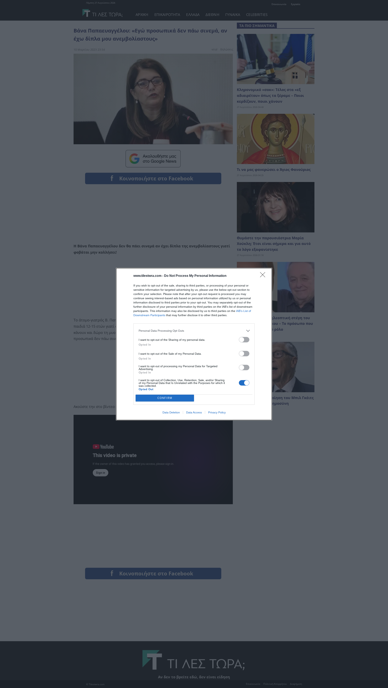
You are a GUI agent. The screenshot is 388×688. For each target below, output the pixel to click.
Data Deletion (171, 412)
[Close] (264, 276)
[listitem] (194, 331)
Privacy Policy (217, 412)
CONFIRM (164, 397)
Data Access (194, 412)
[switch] (244, 339)
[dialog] (194, 344)
